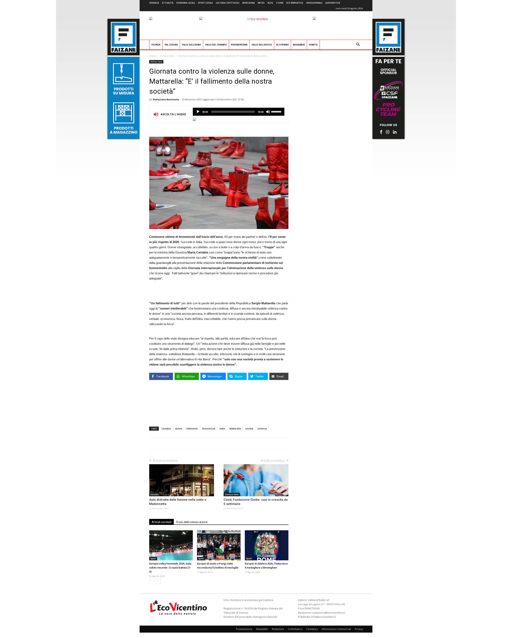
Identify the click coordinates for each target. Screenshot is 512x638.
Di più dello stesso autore (192, 522)
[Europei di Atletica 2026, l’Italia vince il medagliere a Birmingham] (266, 545)
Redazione (278, 629)
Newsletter (262, 629)
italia (222, 428)
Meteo (261, 2)
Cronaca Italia (232, 494)
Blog (270, 2)
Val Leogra (171, 44)
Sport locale (205, 2)
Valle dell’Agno (191, 44)
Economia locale (185, 2)
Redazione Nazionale (166, 99)
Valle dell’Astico (262, 44)
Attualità (167, 2)
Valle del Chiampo (216, 44)
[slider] (276, 111)
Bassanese (299, 44)
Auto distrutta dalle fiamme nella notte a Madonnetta (177, 502)
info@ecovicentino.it (323, 617)
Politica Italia (167, 56)
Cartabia (166, 428)
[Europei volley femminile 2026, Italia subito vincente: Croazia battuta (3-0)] (171, 545)
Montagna (248, 2)
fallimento (192, 428)
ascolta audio (198, 112)
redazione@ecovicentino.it (328, 612)
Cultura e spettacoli (227, 2)
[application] (238, 112)
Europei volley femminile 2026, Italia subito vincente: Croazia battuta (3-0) (170, 567)
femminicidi (208, 428)
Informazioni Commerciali (336, 629)
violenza (262, 428)
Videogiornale (314, 2)
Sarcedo (154, 494)
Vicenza (155, 44)
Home (152, 56)
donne (178, 428)
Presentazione (244, 629)
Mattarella (235, 428)
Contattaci (312, 629)
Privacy (359, 629)
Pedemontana (239, 44)
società (249, 428)
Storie (279, 2)
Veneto (313, 44)
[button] (358, 45)
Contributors (295, 629)
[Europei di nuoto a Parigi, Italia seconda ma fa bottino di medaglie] (219, 545)
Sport (153, 558)
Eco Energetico (294, 2)
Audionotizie (332, 2)
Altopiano (282, 44)
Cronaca (154, 2)
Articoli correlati (161, 522)
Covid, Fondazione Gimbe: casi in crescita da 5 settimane (256, 502)
